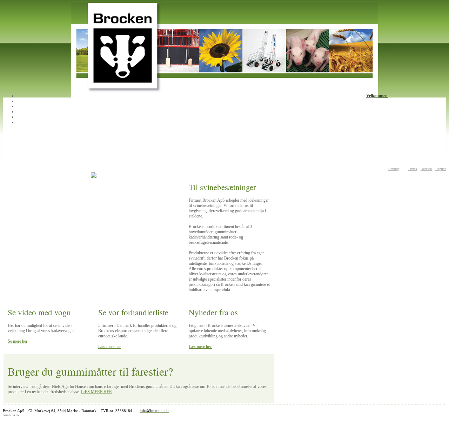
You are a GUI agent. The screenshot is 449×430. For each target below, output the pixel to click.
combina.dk (11, 415)
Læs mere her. (200, 346)
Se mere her (17, 341)
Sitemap (393, 169)
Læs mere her (109, 346)
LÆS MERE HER (96, 391)
